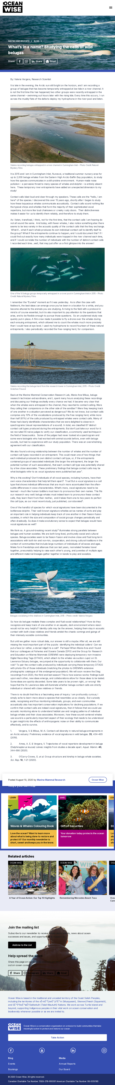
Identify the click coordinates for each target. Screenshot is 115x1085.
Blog (36, 41)
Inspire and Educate (18, 41)
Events (11, 1063)
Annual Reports (67, 1063)
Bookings (13, 1069)
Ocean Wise (98, 780)
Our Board (64, 1069)
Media (62, 1058)
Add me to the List (22, 945)
